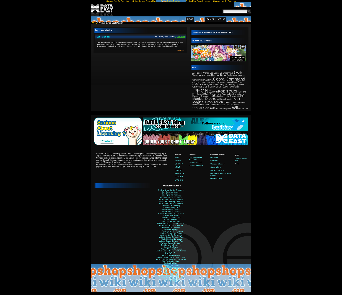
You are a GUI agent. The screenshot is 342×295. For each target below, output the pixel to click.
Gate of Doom (209, 87)
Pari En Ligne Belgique (171, 245)
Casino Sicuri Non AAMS (171, 275)
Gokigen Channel (217, 164)
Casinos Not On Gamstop (171, 198)
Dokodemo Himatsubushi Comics (220, 174)
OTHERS (178, 170)
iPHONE (202, 91)
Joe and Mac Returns (219, 94)
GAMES (210, 19)
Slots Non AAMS (171, 269)
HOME (94, 23)
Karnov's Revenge (200, 96)
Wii (235, 107)
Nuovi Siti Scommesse (171, 267)
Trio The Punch (232, 105)
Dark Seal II (220, 82)
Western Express (223, 109)
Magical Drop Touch (207, 102)
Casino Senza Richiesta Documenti (171, 259)
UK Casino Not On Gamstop (171, 200)
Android (206, 73)
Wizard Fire (243, 109)
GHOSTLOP (221, 87)
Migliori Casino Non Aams (171, 233)
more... (180, 50)
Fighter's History (213, 84)
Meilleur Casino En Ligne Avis (171, 237)
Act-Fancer (197, 73)
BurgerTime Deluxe (223, 75)
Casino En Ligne (171, 229)
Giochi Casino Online (171, 255)
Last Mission (103, 37)
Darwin (229, 82)
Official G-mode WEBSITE (195, 158)
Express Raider (199, 84)
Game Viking (215, 167)
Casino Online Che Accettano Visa (171, 257)
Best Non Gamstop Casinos (171, 202)
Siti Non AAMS (171, 271)
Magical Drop (202, 99)
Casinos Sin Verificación (171, 217)
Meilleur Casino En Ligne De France (171, 251)
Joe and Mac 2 (203, 94)
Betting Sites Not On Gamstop (171, 190)
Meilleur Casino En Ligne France (171, 223)
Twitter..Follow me (241, 159)
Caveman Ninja (206, 80)
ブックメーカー (171, 253)
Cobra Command (229, 79)
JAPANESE (242, 4)
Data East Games (102, 9)
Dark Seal (210, 82)
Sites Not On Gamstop (171, 206)
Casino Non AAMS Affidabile (171, 277)
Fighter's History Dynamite (232, 84)
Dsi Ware (214, 157)
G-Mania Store (216, 178)
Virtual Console (204, 108)
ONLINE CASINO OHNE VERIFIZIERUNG (212, 32)
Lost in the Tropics (228, 96)
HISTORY (232, 19)
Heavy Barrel (233, 87)
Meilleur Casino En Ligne (170, 243)
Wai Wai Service (217, 170)
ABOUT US (244, 19)
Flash (177, 157)
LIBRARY (199, 19)
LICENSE (220, 19)
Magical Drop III (233, 99)
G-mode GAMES (196, 165)
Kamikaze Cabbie (236, 94)
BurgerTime (205, 75)
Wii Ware (214, 161)
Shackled (221, 105)
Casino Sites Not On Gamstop (171, 213)
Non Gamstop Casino (171, 221)
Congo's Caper (198, 82)
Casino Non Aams (171, 215)
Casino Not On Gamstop (171, 196)
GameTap (197, 86)
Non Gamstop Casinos (171, 192)
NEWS (190, 19)
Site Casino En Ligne (171, 261)
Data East (237, 82)
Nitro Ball (236, 102)
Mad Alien (241, 96)
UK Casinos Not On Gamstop (171, 231)
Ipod (214, 91)
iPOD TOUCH (228, 91)
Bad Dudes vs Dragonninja (221, 73)
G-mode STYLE (195, 162)
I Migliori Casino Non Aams (171, 239)
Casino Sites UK (171, 219)
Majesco (228, 102)
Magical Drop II (219, 99)
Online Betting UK (171, 208)
